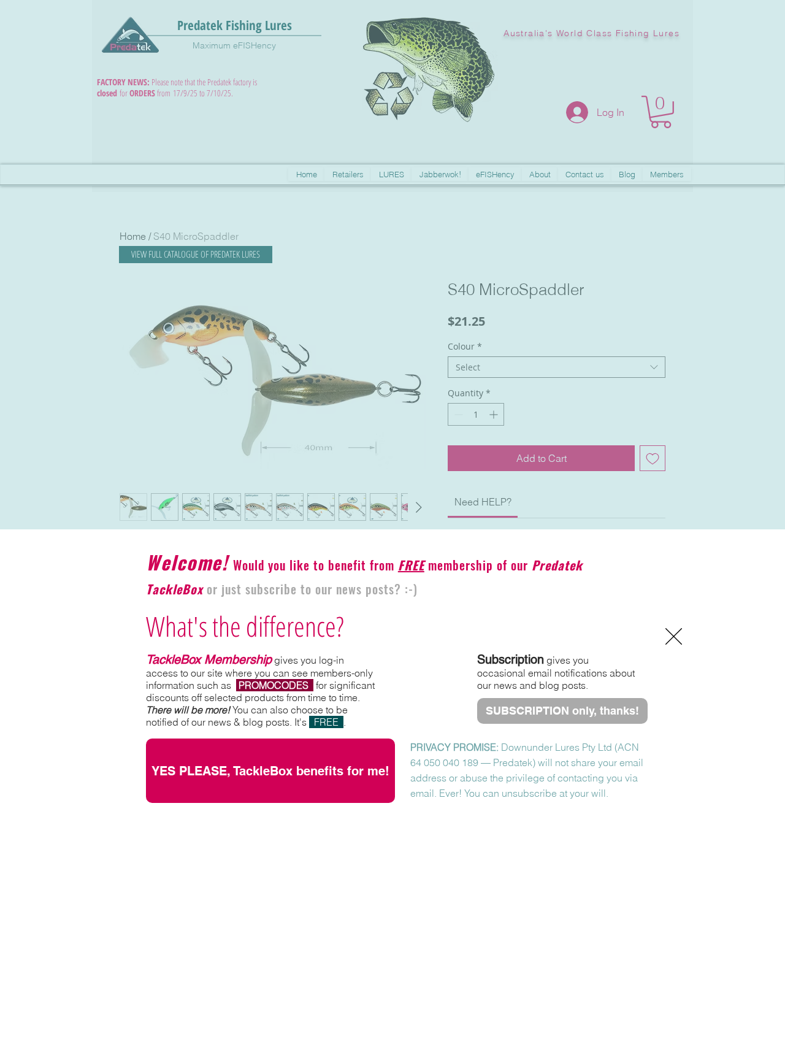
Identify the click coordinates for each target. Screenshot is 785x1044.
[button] (673, 636)
